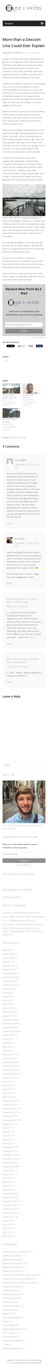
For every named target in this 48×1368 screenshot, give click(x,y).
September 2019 (10, 1031)
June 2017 (7, 1131)
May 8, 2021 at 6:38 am (17, 606)
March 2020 (8, 1008)
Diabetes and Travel (11, 1286)
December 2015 (10, 1201)
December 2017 (10, 1108)
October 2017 (9, 1116)
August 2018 (8, 1077)
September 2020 (10, 985)
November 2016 (10, 1158)
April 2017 (7, 1139)
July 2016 (6, 1174)
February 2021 (9, 965)
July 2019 (6, 1039)
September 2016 (10, 1166)
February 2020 (9, 1012)
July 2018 (6, 1081)
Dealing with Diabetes (12, 1255)
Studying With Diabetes (13, 1340)
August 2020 (8, 988)
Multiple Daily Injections (13, 1329)
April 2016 (7, 1185)
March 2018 (8, 1097)
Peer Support (8, 1332)
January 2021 (8, 969)
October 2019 (9, 1027)
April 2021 (7, 961)
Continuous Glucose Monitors (16, 1251)
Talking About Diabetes (12, 1348)
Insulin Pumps (9, 1325)
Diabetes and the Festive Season (17, 1278)
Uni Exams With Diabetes (9, 420)
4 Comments (34, 53)
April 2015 (7, 1232)
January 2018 (8, 1104)
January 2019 (8, 1058)
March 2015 (8, 1236)
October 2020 (9, 981)
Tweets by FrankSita (11, 897)
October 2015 (9, 1209)
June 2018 (7, 1085)
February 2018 (9, 1100)
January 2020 (8, 1016)
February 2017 (9, 1147)
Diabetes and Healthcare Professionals (20, 1275)
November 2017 (10, 1112)
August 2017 (8, 1124)
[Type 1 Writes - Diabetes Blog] (24, 14)
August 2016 (8, 1170)
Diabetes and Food (11, 1267)
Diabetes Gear (9, 1302)
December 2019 (10, 1019)
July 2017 (6, 1127)
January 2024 (8, 954)
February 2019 (9, 1054)
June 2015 (7, 1224)
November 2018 (10, 1066)
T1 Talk (5, 1344)
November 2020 (10, 977)
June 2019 (7, 1042)
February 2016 (9, 1193)
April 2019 (7, 1050)
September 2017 (10, 1120)
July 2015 (6, 1220)
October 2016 (9, 1162)
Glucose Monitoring (11, 1317)
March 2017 (8, 1143)
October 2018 (9, 1070)
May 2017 (7, 1135)
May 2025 (7, 950)
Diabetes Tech (9, 1309)
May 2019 (7, 1046)
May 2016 (7, 1182)
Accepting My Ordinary (28, 396)
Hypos (5, 1321)
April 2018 (7, 1093)
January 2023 (8, 958)
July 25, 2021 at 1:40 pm (17, 666)
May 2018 (7, 1089)
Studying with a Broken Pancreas (10, 396)
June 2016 (7, 1178)
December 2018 (10, 1062)
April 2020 (7, 1004)
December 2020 (10, 973)
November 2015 (10, 1205)
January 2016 (8, 1197)
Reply (9, 523)
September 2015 (10, 1213)
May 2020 (7, 1000)
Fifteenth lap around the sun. (27, 912)
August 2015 (8, 1216)
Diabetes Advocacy (11, 1259)
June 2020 (7, 996)
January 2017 (8, 1151)
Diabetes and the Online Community (18, 1282)
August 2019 (8, 1035)
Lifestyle (10, 1363)
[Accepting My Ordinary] (31, 388)
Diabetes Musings (18, 437)
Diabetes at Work (10, 1290)
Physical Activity (9, 1336)
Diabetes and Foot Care (13, 1271)
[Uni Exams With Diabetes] (11, 413)
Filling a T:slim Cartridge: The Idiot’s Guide (27, 916)
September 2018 (10, 1073)
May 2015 (7, 1228)
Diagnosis (7, 1313)
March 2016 (8, 1189)
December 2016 (10, 1155)
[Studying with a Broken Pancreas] (11, 388)
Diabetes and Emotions (13, 1263)
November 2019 (10, 1023)
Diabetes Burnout (10, 1298)
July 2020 (6, 992)
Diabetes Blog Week (11, 1294)
